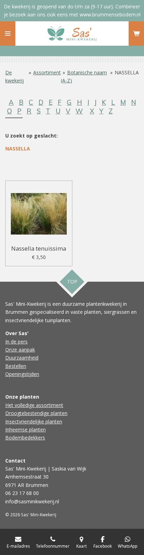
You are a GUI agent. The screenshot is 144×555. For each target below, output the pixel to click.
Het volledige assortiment (34, 405)
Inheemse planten (25, 429)
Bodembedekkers (25, 437)
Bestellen (15, 366)
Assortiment (47, 72)
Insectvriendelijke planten (33, 421)
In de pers (16, 341)
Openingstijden (22, 374)
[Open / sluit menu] (7, 33)
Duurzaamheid (21, 357)
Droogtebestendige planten (36, 413)
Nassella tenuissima (38, 248)
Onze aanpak (20, 349)
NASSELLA (127, 72)
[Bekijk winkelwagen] (136, 33)
